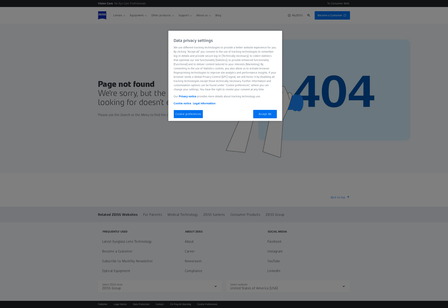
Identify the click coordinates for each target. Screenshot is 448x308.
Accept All (265, 114)
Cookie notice (182, 103)
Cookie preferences (188, 114)
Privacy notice (187, 96)
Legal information (204, 103)
